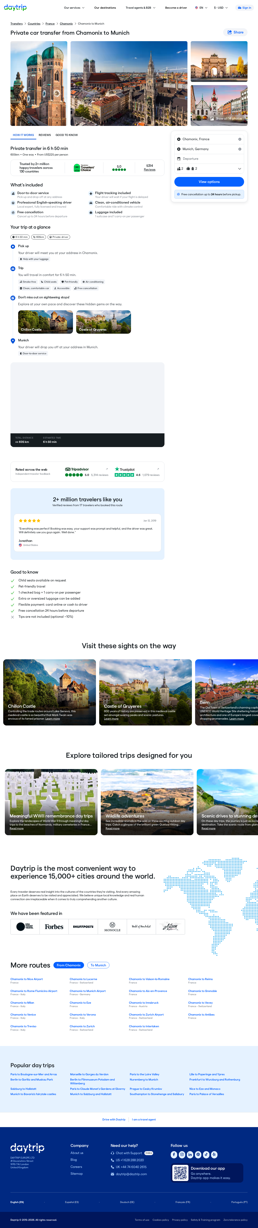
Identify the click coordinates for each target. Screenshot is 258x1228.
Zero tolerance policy (236, 1220)
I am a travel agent (144, 1119)
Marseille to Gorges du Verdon (89, 1074)
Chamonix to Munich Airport (88, 991)
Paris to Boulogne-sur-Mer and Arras (33, 1074)
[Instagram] (182, 1155)
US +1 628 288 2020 (130, 1160)
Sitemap (77, 1173)
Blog (74, 1159)
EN (201, 7)
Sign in (246, 7)
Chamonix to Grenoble (202, 991)
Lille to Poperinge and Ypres (207, 1074)
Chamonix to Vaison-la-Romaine (149, 979)
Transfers (16, 23)
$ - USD (219, 7)
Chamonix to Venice (23, 1014)
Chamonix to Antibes (201, 1014)
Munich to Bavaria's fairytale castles (33, 1094)
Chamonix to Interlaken (144, 1026)
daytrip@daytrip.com (131, 1174)
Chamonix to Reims (200, 979)
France (50, 23)
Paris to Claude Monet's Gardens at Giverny (97, 1088)
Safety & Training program (205, 1220)
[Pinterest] (198, 1155)
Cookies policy (161, 1220)
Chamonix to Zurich (82, 1026)
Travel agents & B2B (138, 7)
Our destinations (105, 7)
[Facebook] (174, 1155)
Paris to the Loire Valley (144, 1074)
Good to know (67, 135)
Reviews (45, 135)
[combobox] (209, 139)
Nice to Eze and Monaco (204, 1088)
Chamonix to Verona (83, 1014)
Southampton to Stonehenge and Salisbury (157, 1094)
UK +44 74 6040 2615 (131, 1167)
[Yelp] (214, 1155)
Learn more (52, 718)
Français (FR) (183, 1202)
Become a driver (176, 7)
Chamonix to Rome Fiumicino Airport (33, 991)
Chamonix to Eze (80, 1002)
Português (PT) (239, 1202)
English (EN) (17, 1202)
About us (77, 1153)
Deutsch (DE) (127, 1202)
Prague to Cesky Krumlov (146, 1088)
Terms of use (142, 1220)
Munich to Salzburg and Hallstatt (90, 1094)
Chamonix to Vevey (200, 1002)
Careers (76, 1166)
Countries (34, 23)
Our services (72, 7)
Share (238, 32)
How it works (23, 135)
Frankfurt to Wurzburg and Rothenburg (214, 1079)
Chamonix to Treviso (23, 1026)
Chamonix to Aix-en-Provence (148, 991)
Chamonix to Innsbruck (144, 1002)
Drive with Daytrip (113, 1119)
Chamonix (66, 23)
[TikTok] (206, 1155)
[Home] (15, 7)
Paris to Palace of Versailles (206, 1094)
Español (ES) (72, 1202)
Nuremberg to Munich (144, 1079)
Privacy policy (180, 1220)
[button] (87, 533)
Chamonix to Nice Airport (26, 979)
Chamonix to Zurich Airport (146, 1014)
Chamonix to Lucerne (83, 979)
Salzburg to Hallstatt (23, 1088)
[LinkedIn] (190, 1155)
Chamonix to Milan (22, 1002)
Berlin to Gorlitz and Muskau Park (31, 1079)
